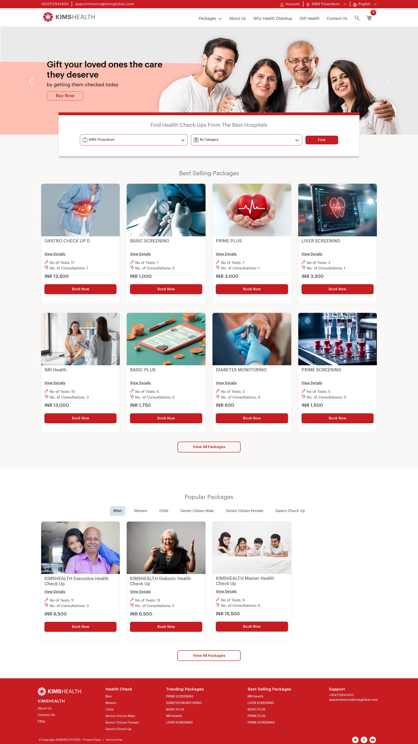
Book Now (80, 289)
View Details (54, 254)
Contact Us (337, 18)
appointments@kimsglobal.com (104, 4)
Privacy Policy (92, 739)
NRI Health (174, 716)
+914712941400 (55, 4)
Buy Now (65, 96)
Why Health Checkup (272, 18)
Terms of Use (113, 739)
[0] (369, 18)
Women (140, 511)
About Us (237, 18)
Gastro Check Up (290, 511)
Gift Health (309, 18)
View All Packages (209, 447)
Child (163, 511)
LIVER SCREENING (179, 722)
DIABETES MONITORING (184, 703)
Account (292, 4)
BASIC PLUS (175, 709)
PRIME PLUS (256, 716)
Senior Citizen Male (197, 511)
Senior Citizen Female (244, 511)
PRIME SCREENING (179, 696)
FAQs (42, 721)
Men (117, 511)
